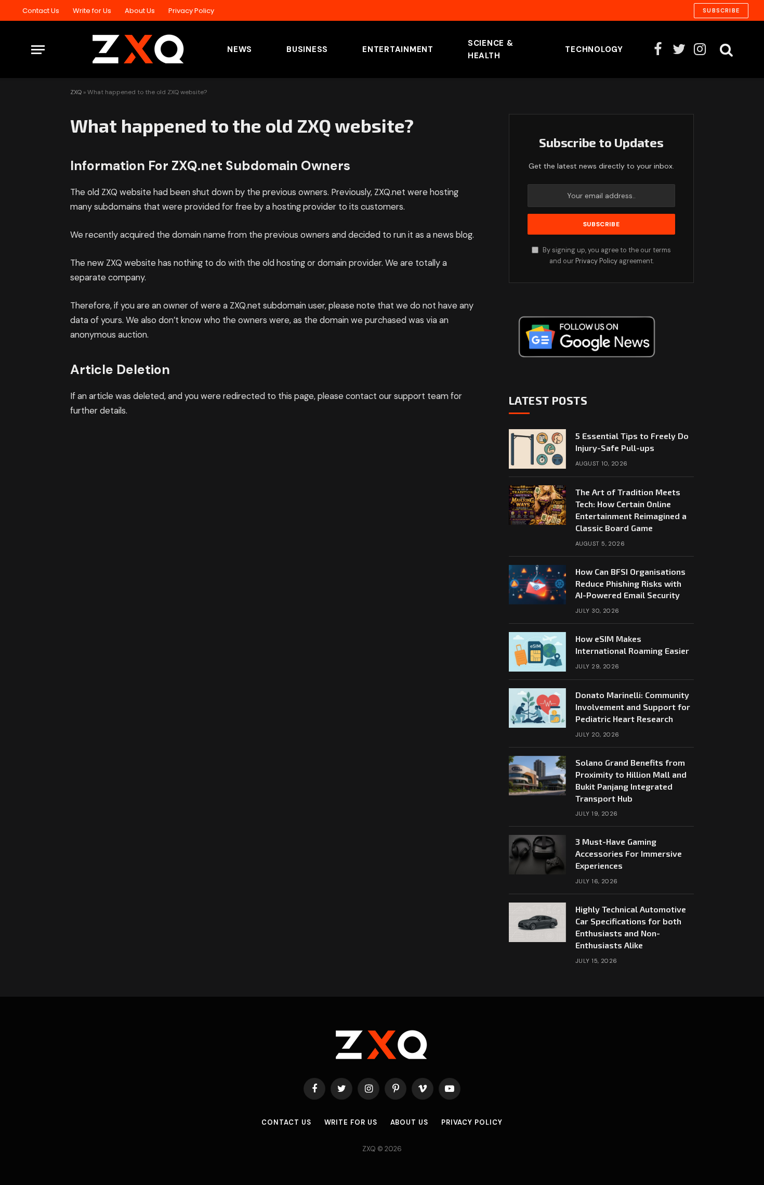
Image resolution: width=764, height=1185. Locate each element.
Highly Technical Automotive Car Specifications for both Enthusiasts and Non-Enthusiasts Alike (630, 927)
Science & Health (490, 49)
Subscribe (721, 10)
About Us (140, 11)
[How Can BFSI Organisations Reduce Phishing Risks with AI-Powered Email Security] (537, 584)
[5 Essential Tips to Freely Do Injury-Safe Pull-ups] (537, 449)
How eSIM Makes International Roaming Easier (632, 644)
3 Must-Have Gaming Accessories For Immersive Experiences (628, 853)
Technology (594, 49)
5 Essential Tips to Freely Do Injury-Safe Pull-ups (632, 442)
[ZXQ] (122, 49)
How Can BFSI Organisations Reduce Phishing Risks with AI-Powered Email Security (630, 583)
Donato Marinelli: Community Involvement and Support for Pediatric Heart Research (632, 707)
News (239, 49)
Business (307, 49)
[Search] (725, 49)
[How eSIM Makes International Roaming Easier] (537, 652)
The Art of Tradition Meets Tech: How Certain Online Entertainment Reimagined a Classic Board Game (631, 510)
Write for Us (92, 11)
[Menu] (38, 49)
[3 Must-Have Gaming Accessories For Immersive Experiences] (537, 854)
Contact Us (40, 11)
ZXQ (76, 92)
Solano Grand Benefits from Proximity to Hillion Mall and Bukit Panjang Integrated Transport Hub (631, 780)
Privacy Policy (191, 11)
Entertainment (397, 49)
